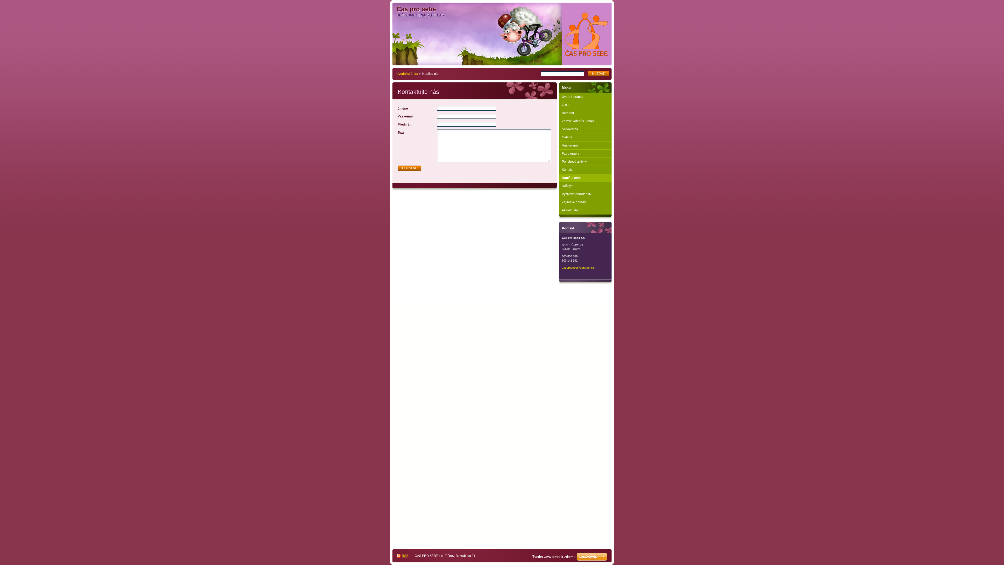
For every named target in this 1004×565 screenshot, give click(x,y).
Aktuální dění (571, 210)
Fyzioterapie (570, 153)
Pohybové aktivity (574, 161)
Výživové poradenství (577, 194)
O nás (566, 105)
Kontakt (567, 170)
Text (401, 132)
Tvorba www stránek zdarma (553, 557)
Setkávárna (570, 129)
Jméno (403, 108)
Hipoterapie (570, 145)
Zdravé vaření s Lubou (578, 121)
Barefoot (568, 113)
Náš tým (567, 186)
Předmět (404, 124)
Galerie (567, 137)
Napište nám (571, 178)
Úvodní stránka (407, 74)
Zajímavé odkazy (574, 202)
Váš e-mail (405, 116)
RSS (405, 556)
